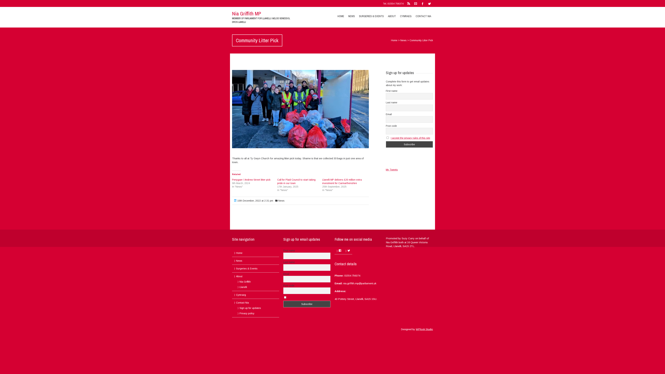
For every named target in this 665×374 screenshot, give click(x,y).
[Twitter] (429, 3)
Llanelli (243, 287)
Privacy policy (247, 313)
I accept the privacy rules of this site (410, 138)
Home (341, 16)
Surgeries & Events (371, 16)
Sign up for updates (250, 308)
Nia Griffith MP (246, 13)
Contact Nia (423, 16)
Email (389, 114)
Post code (391, 125)
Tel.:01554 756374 (393, 3)
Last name (391, 102)
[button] (300, 109)
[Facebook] (422, 3)
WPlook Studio (424, 329)
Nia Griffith (245, 281)
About (392, 16)
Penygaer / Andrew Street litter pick (251, 179)
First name (391, 91)
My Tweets (392, 169)
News (351, 16)
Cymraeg (405, 16)
